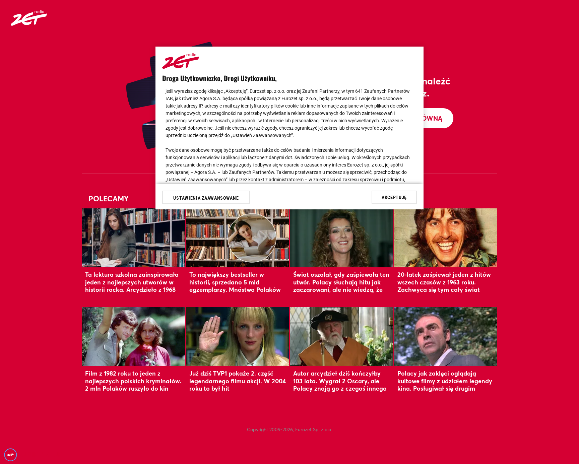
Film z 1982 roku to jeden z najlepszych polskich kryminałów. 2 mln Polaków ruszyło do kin (133, 380)
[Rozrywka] (29, 23)
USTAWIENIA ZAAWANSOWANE (206, 198)
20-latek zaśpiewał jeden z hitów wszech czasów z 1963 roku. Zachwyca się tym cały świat (444, 281)
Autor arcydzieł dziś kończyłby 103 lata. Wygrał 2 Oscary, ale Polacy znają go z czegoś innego (340, 380)
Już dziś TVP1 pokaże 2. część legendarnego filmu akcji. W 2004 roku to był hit (237, 380)
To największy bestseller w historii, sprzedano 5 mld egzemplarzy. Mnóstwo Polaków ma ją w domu (235, 285)
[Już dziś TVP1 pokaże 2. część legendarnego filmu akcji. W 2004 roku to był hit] (238, 336)
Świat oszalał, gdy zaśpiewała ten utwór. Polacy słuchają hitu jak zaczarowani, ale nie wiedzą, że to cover (341, 285)
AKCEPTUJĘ (394, 197)
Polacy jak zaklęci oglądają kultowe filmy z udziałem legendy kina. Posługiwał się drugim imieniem (444, 384)
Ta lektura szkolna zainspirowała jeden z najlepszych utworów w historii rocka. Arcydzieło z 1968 (132, 281)
